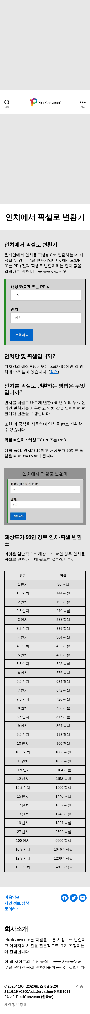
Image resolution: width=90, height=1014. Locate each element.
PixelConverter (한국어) (34, 997)
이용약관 (12, 897)
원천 (54, 372)
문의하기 (12, 909)
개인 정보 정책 (16, 903)
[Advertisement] (45, 45)
